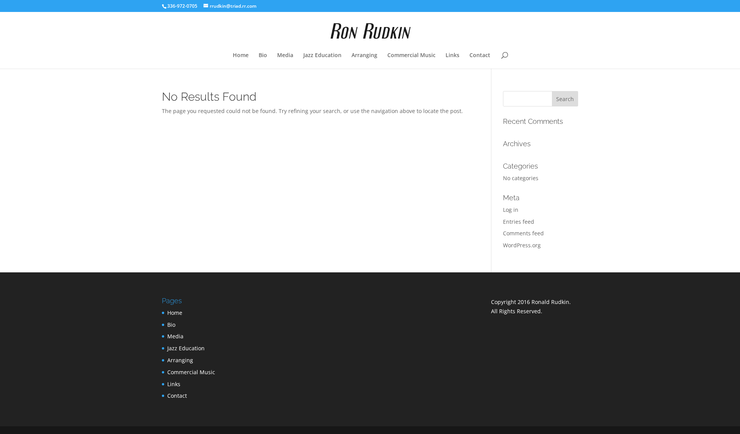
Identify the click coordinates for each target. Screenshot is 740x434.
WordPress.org (522, 245)
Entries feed (518, 221)
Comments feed (523, 233)
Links (452, 55)
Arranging (364, 55)
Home (241, 55)
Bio (263, 55)
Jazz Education (322, 55)
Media (285, 55)
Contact (479, 55)
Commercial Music (411, 55)
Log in (510, 209)
